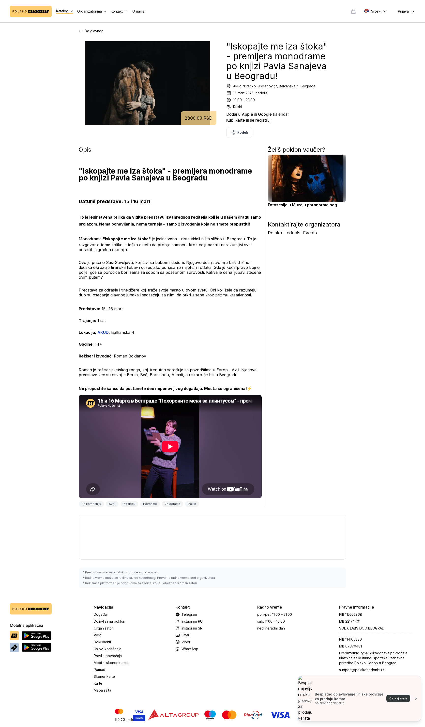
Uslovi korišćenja (107, 649)
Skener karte (104, 676)
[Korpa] (353, 11)
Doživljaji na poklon (109, 621)
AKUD (103, 332)
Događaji (101, 614)
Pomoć (99, 669)
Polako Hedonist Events (292, 232)
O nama (138, 11)
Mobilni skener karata (111, 663)
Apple (247, 114)
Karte (98, 683)
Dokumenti (102, 642)
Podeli (242, 132)
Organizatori (104, 628)
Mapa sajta (102, 690)
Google (265, 114)
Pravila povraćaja (108, 656)
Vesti (98, 635)
